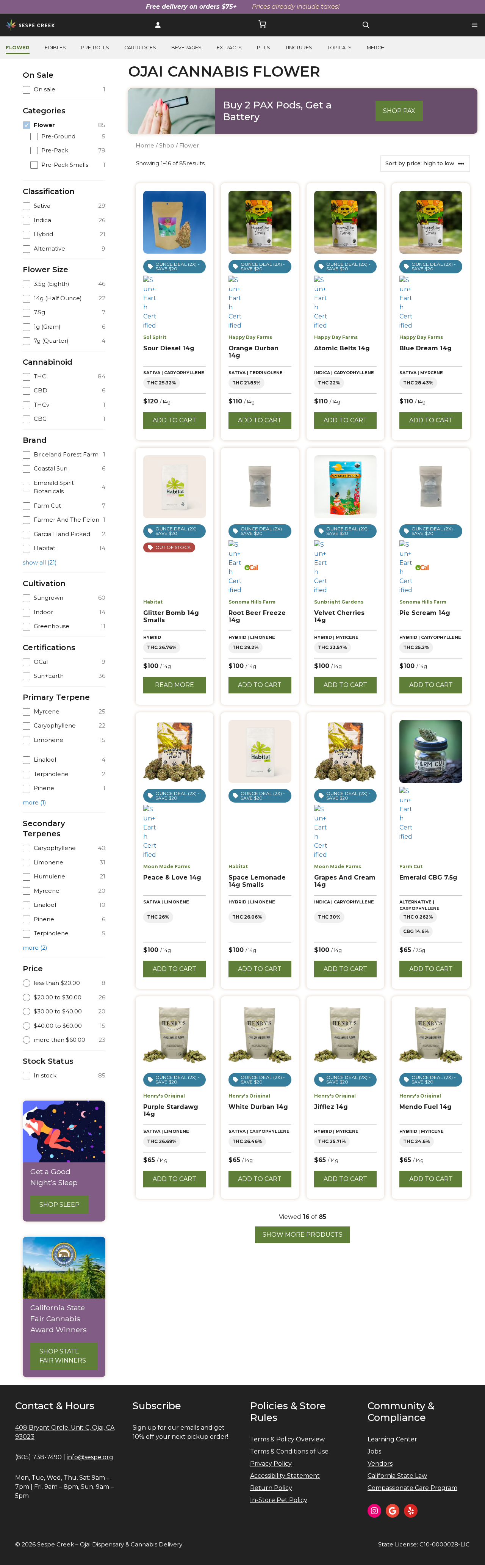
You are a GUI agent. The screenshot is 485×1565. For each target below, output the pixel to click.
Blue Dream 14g (425, 348)
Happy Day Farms (250, 337)
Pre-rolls (95, 47)
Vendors (380, 1463)
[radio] (64, 983)
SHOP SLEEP (59, 1204)
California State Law (397, 1475)
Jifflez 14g (331, 1106)
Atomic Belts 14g (342, 348)
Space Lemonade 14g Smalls (257, 881)
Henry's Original (164, 1096)
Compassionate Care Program (412, 1487)
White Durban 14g (258, 1106)
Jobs (374, 1451)
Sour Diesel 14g (168, 348)
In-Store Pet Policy (278, 1500)
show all (40, 562)
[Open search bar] (366, 25)
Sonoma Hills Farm (251, 602)
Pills (263, 47)
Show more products (303, 1234)
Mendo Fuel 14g (425, 1106)
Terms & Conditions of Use (289, 1451)
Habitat (153, 602)
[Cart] (262, 25)
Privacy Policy (271, 1463)
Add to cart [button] (174, 420)
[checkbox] (64, 89)
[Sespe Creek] (30, 25)
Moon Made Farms (166, 866)
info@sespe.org (90, 1457)
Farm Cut (410, 866)
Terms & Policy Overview (287, 1439)
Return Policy (271, 1487)
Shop (166, 145)
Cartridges (140, 47)
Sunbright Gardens (338, 602)
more (34, 802)
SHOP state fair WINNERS (62, 1356)
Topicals (339, 47)
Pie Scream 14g (424, 612)
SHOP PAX (399, 110)
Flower (18, 47)
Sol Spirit (154, 337)
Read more (174, 684)
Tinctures (298, 47)
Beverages (186, 47)
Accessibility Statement (285, 1475)
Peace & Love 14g (172, 877)
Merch (376, 47)
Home (145, 145)
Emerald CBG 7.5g (428, 877)
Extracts (229, 47)
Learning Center (392, 1439)
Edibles (55, 47)
